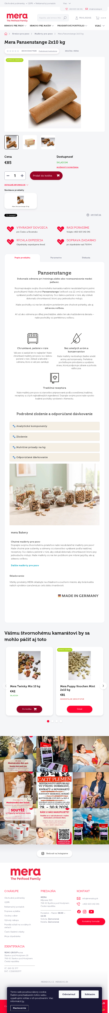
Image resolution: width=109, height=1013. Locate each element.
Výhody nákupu (11, 920)
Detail (79, 709)
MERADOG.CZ (47, 982)
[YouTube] (91, 911)
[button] (48, 721)
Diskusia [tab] (86, 257)
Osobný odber (11, 916)
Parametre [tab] (56, 257)
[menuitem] (15, 26)
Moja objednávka (12, 936)
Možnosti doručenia (67, 167)
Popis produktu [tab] (22, 257)
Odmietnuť (68, 994)
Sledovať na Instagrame (57, 853)
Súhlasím (90, 994)
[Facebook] (79, 911)
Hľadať (65, 18)
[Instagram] (84, 911)
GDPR (30, 3)
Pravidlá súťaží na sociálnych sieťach (17, 926)
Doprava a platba (12, 911)
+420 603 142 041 (90, 904)
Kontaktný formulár (91, 921)
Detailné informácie (14, 185)
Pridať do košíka (42, 175)
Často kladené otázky (14, 932)
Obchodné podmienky (14, 3)
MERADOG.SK (61, 982)
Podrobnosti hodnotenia (48, 51)
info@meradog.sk (90, 898)
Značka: (72, 51)
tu (23, 1001)
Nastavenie (19, 1008)
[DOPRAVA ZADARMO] (79, 665)
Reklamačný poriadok (45, 3)
